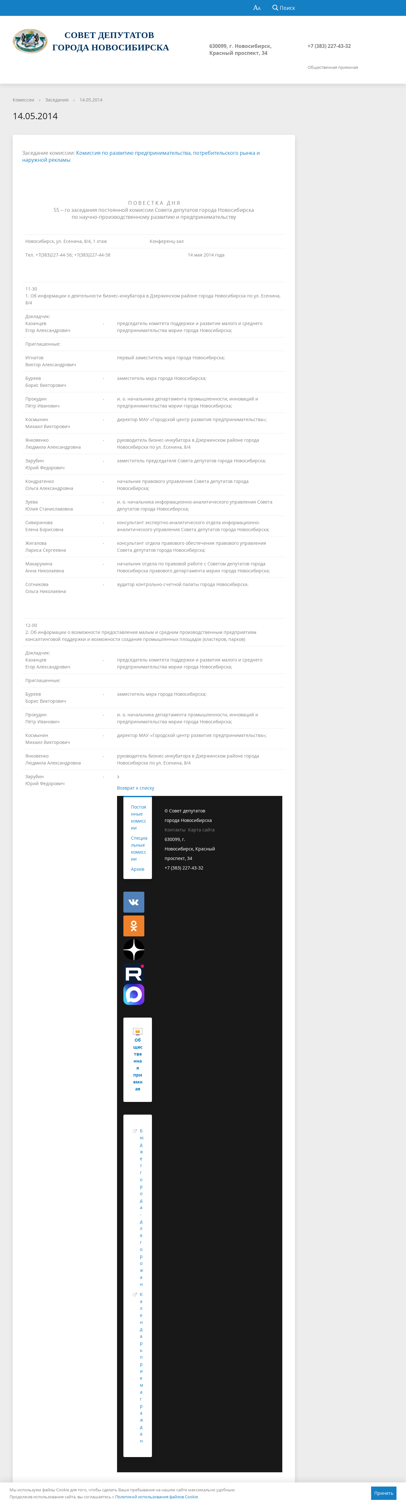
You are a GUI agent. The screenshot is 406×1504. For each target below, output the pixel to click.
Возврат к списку (135, 788)
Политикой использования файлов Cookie (156, 1497)
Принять (383, 1493)
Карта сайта (201, 830)
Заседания (57, 100)
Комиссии (23, 100)
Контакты (175, 830)
